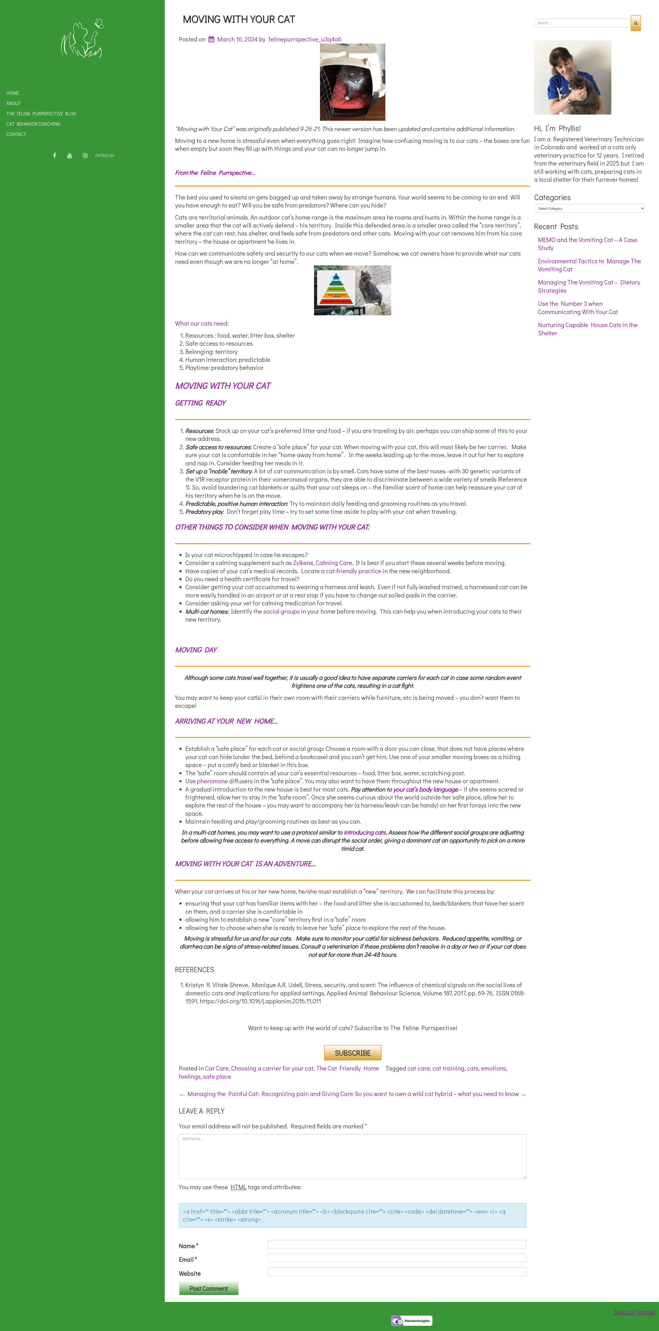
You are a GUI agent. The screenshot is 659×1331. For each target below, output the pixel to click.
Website (190, 1273)
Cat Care (217, 1068)
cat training (448, 1068)
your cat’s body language (425, 789)
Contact (16, 134)
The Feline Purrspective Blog (41, 113)
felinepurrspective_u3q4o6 (304, 39)
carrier (497, 447)
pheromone (212, 781)
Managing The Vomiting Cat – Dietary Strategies (589, 286)
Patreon (104, 156)
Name (188, 1246)
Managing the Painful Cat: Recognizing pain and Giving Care (266, 1094)
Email (188, 1259)
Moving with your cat (239, 18)
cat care (418, 1068)
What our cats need (201, 323)
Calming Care (334, 563)
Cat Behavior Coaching (33, 124)
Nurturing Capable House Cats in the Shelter (588, 329)
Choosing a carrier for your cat (272, 1068)
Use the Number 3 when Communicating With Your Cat (578, 307)
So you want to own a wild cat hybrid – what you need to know (440, 1094)
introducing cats (365, 832)
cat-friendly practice (353, 571)
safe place (217, 1076)
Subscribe (353, 1052)
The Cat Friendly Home (347, 1068)
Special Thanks (634, 1312)
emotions (493, 1068)
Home (12, 93)
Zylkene (303, 563)
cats (473, 1068)
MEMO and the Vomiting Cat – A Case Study (587, 243)
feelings (190, 1076)
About (13, 103)
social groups (281, 611)
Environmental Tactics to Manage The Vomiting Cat (589, 265)
